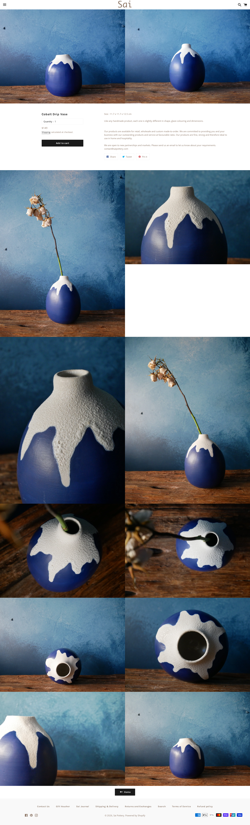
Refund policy (205, 806)
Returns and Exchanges (138, 806)
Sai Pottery (118, 815)
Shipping (46, 132)
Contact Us (43, 806)
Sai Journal (82, 806)
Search (162, 806)
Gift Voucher (63, 806)
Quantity (48, 121)
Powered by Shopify (135, 815)
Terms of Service (181, 806)
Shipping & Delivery (106, 806)
